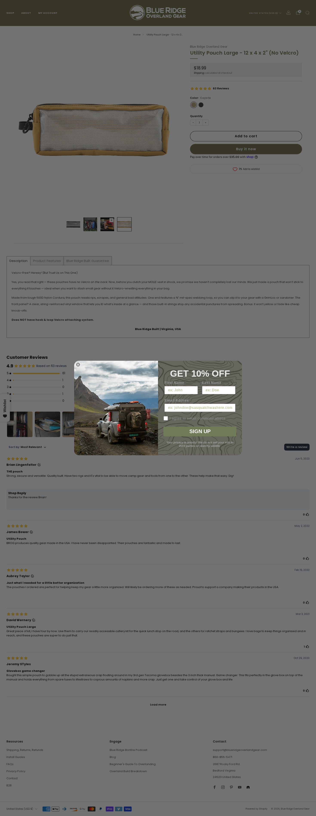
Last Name (211, 383)
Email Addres (176, 400)
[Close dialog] (78, 364)
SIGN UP (200, 431)
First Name (174, 383)
